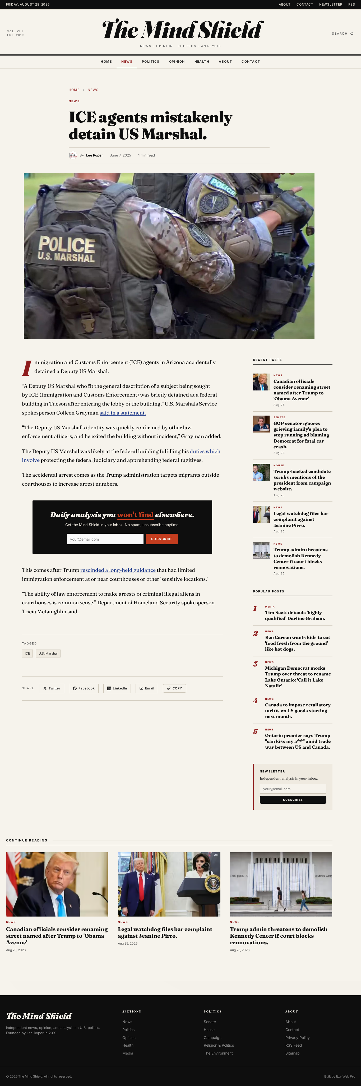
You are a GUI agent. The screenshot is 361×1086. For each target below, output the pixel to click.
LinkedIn (120, 688)
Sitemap (292, 1053)
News (126, 61)
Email (149, 688)
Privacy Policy (297, 1037)
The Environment (218, 1053)
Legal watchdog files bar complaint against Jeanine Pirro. (301, 519)
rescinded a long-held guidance (118, 570)
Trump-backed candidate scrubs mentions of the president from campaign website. (302, 480)
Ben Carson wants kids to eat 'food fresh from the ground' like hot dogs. (297, 643)
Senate (210, 1021)
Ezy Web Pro (345, 1076)
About (285, 4)
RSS (351, 4)
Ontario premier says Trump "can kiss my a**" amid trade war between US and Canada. (298, 741)
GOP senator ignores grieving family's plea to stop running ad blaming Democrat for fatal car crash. (301, 434)
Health (202, 61)
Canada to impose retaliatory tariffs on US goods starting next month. (298, 710)
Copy (177, 688)
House (209, 1029)
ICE (27, 653)
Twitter (54, 688)
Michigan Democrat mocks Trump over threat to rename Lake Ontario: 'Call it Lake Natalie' (298, 676)
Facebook (86, 688)
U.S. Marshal (48, 653)
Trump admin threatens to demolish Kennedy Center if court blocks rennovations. (301, 558)
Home (106, 61)
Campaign (212, 1037)
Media (127, 1053)
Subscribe (162, 539)
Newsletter (330, 4)
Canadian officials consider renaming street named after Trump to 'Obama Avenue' (302, 390)
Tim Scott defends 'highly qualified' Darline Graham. (295, 615)
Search (340, 33)
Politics (151, 61)
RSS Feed (293, 1045)
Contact (305, 4)
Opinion (177, 61)
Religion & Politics (219, 1045)
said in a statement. (123, 412)
